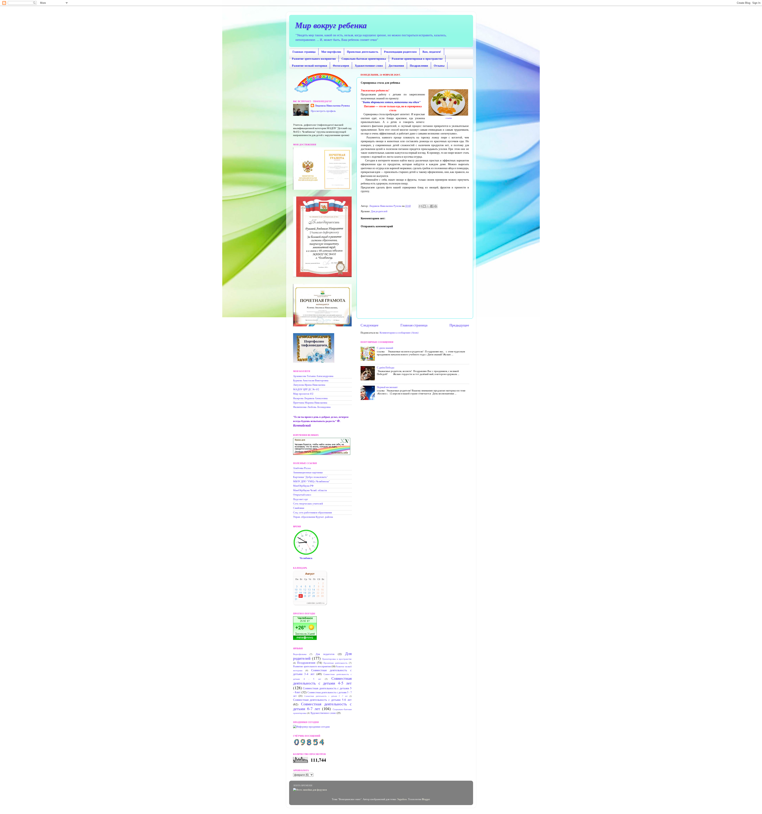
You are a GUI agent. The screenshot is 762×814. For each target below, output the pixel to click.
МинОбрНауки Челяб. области (310, 490)
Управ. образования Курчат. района (313, 517)
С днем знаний (385, 348)
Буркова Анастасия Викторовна (310, 380)
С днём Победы (385, 367)
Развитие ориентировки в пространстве (417, 59)
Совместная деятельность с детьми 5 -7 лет (325, 696)
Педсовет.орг (300, 499)
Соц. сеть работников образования (312, 512)
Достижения (396, 65)
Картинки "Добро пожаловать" (310, 477)
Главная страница (304, 52)
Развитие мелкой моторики (309, 65)
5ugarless (402, 799)
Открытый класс (302, 494)
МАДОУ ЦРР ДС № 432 (306, 389)
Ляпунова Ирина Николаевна (309, 384)
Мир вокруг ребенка (331, 25)
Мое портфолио (331, 52)
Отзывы (439, 65)
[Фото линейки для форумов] (310, 789)
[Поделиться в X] (428, 206)
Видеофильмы (299, 654)
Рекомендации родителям (400, 52)
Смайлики (298, 508)
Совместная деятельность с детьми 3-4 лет (322, 672)
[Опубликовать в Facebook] (432, 206)
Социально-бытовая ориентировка (364, 59)
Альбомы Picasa (302, 468)
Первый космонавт (387, 387)
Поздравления (419, 65)
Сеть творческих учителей (308, 503)
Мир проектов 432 (303, 393)
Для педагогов (325, 654)
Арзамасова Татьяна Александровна (313, 376)
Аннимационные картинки (308, 472)
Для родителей (379, 211)
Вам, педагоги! (431, 52)
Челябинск (306, 558)
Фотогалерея (341, 65)
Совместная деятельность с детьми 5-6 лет (322, 700)
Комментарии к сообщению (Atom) (399, 332)
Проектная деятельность (362, 52)
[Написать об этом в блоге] (424, 206)
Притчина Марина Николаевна (310, 402)
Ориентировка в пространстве (337, 658)
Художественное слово (369, 65)
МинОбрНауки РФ (303, 485)
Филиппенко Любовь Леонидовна (312, 407)
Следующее (369, 325)
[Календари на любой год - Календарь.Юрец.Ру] (310, 604)
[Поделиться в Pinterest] (436, 206)
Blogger (426, 799)
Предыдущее (459, 325)
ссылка (448, 117)
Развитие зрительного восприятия (314, 59)
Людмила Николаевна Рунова (332, 105)
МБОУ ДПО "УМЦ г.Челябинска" (311, 481)
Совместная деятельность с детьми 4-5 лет (322, 681)
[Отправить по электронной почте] (420, 206)
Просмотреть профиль (323, 111)
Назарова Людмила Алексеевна (310, 398)
